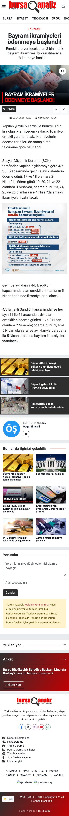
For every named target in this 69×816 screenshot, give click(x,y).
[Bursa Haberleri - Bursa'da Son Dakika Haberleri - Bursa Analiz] (33, 7)
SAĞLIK (10, 775)
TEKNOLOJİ (40, 18)
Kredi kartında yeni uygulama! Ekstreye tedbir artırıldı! (50, 508)
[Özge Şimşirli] (11, 428)
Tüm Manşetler (16, 753)
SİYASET (22, 18)
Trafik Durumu (15, 745)
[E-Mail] (26, 434)
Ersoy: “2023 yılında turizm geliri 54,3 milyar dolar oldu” (16, 508)
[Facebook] (21, 727)
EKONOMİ (42, 775)
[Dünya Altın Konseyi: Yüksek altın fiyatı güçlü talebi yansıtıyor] (18, 462)
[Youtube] (41, 727)
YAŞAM (58, 775)
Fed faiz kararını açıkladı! (50, 473)
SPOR (56, 18)
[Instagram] (35, 727)
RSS (10, 799)
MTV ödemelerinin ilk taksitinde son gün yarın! (17, 539)
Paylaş (11, 108)
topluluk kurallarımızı (37, 604)
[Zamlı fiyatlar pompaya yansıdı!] (51, 526)
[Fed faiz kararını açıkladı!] (51, 462)
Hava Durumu (15, 741)
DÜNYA (39, 771)
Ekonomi (34, 29)
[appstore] (24, 783)
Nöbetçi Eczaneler (18, 737)
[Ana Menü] (4, 7)
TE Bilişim (44, 810)
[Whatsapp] (48, 727)
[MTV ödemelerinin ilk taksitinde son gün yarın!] (18, 526)
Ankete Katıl (13, 684)
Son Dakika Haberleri (19, 757)
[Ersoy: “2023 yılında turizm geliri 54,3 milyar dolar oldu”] (18, 494)
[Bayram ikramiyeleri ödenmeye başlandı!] (34, 85)
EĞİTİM (53, 771)
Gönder (10, 592)
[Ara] (63, 7)
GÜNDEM (11, 771)
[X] (28, 727)
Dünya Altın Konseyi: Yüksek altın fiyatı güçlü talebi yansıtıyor (16, 476)
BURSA (7, 18)
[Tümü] (64, 645)
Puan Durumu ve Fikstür (21, 749)
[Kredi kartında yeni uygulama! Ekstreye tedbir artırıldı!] (51, 494)
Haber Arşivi (14, 761)
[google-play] (43, 783)
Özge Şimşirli (31, 426)
